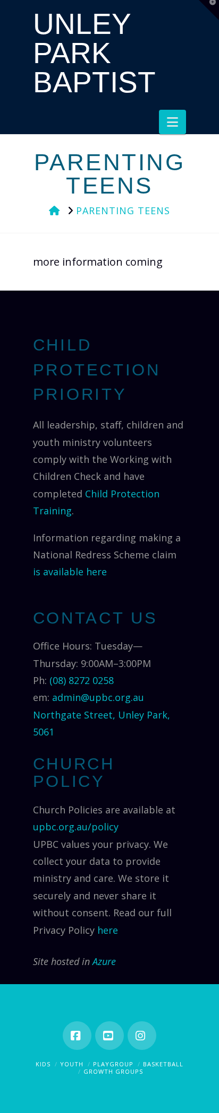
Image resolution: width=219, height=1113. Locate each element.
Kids (43, 1064)
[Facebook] (77, 1035)
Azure (104, 961)
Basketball (163, 1064)
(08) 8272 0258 (81, 680)
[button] (172, 122)
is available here (70, 571)
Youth (71, 1064)
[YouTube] (109, 1035)
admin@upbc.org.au (98, 697)
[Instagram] (142, 1035)
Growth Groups (113, 1071)
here (107, 930)
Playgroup (113, 1064)
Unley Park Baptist (94, 53)
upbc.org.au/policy (76, 826)
